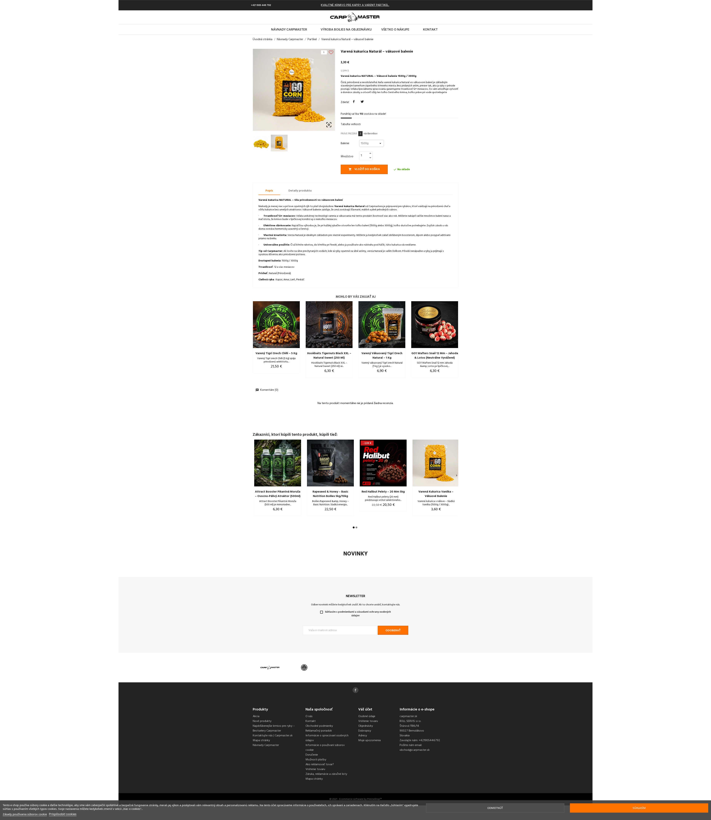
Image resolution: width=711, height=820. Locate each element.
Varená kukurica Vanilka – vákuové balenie (435, 494)
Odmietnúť (495, 808)
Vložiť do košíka (364, 169)
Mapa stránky (261, 740)
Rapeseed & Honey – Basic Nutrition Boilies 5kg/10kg (330, 494)
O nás (309, 716)
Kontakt (430, 29)
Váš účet (365, 710)
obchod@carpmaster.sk (415, 750)
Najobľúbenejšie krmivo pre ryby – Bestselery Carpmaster (274, 728)
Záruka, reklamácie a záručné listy (326, 774)
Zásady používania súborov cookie (25, 814)
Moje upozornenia (369, 740)
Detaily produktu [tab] (300, 190)
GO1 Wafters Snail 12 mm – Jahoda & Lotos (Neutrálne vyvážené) (434, 355)
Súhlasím (639, 808)
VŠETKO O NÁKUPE (395, 29)
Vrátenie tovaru (315, 769)
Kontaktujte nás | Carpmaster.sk (273, 735)
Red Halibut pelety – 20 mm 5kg (383, 491)
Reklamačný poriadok (319, 730)
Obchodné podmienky (319, 726)
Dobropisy (364, 730)
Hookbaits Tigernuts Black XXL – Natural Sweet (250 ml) (329, 355)
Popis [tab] (269, 190)
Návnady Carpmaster (289, 29)
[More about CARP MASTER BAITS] (270, 667)
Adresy (362, 735)
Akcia (256, 716)
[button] (447, 17)
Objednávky (365, 726)
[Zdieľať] (354, 102)
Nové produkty (262, 721)
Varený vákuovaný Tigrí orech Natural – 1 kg (381, 355)
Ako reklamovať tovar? (320, 764)
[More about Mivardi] (304, 667)
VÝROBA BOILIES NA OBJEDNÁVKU (346, 29)
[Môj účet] (453, 17)
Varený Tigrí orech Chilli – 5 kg (276, 353)
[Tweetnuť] (362, 102)
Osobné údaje (366, 716)
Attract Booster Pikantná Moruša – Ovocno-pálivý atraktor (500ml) (278, 494)
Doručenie (312, 754)
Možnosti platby (316, 759)
